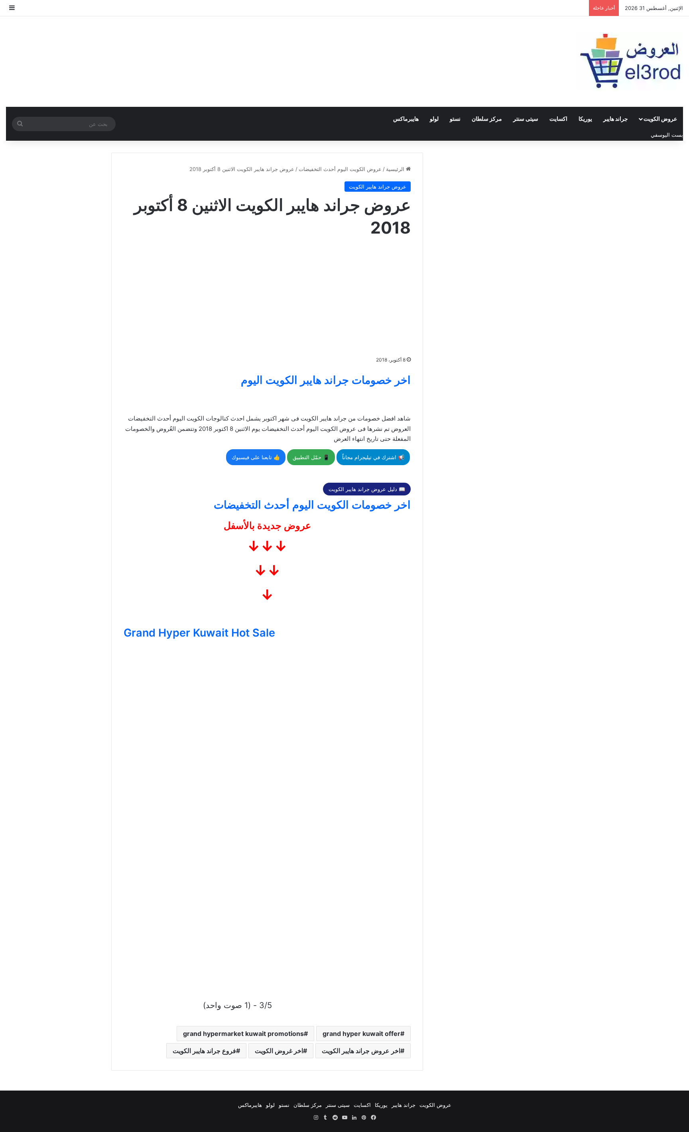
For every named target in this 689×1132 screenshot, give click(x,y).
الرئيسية (396, 169)
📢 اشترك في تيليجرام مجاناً (373, 457)
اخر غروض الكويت (279, 1051)
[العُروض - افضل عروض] (629, 61)
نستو (455, 118)
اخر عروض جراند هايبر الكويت (361, 1051)
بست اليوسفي (667, 135)
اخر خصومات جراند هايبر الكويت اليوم (326, 380)
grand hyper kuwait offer (361, 1034)
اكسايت (558, 118)
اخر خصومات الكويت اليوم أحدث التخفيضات (312, 504)
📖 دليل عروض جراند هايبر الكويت (367, 489)
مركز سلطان (487, 118)
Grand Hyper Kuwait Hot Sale (199, 632)
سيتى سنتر (525, 118)
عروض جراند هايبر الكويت (377, 186)
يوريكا (585, 118)
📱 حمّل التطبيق (311, 457)
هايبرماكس (406, 118)
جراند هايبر (615, 118)
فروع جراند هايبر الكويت (204, 1051)
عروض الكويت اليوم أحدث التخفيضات (340, 169)
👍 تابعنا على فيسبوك (256, 457)
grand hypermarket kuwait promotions (243, 1034)
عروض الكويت (660, 118)
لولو (434, 118)
